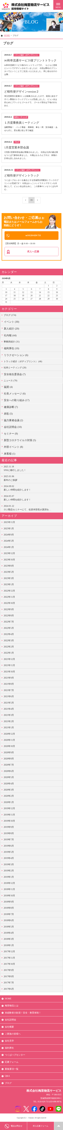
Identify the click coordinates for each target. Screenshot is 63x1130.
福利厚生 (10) (11, 348)
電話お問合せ (16, 1126)
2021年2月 (9, 721)
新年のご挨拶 (10, 478)
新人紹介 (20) (11, 328)
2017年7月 (9, 982)
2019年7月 (9, 839)
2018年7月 (9, 914)
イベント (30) (11, 321)
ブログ (8, 1083)
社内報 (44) (10, 335)
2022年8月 (9, 615)
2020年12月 (9, 734)
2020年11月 (9, 740)
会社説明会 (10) (13, 426)
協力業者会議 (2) (13, 420)
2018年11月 (9, 889)
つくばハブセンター (15, 1055)
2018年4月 (9, 933)
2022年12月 (9, 591)
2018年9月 (9, 902)
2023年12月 (9, 553)
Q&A (7, 1076)
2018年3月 (9, 939)
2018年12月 (9, 883)
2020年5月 (9, 777)
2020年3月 (9, 790)
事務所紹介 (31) (12, 341)
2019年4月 (9, 858)
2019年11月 (9, 815)
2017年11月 (9, 958)
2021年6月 (9, 696)
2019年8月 (9, 833)
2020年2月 (9, 796)
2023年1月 (9, 584)
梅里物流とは (11, 1005)
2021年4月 (9, 709)
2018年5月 (9, 926)
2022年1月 (9, 653)
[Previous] (25, 200)
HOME (7, 35)
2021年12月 (9, 659)
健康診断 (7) (11, 407)
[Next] (38, 200)
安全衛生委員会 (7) (15, 374)
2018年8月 (9, 908)
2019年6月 (9, 846)
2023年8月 (9, 566)
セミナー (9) (11, 433)
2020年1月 (9, 802)
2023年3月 (9, 578)
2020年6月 (9, 771)
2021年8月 (9, 684)
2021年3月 (9, 715)
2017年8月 (9, 976)
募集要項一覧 (11, 1069)
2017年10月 (9, 964)
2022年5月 (9, 628)
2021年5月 (9, 703)
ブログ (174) (10, 315)
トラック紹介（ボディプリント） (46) (23, 361)
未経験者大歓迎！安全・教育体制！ (23, 1013)
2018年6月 (9, 920)
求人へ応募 (33, 251)
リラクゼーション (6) (16, 355)
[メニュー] (58, 5)
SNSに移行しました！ (15, 468)
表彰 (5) (8, 413)
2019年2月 (9, 870)
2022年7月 (9, 622)
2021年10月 (9, 671)
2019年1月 (9, 877)
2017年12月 (9, 951)
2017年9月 (9, 970)
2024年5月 (9, 541)
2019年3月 (9, 864)
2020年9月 (9, 752)
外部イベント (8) (13, 446)
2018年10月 (9, 895)
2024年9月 (9, 534)
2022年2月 (9, 646)
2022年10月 (9, 603)
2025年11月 (9, 522)
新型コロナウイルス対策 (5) (20, 440)
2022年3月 (9, 640)
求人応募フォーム (40, 1126)
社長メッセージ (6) (15, 393)
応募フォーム (11, 1062)
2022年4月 (9, 634)
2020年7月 (9, 765)
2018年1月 (9, 945)
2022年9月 (9, 609)
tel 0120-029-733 (33, 235)
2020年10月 (9, 746)
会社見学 (9, 1041)
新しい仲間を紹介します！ (17, 488)
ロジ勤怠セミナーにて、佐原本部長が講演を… (27, 508)
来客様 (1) (9, 453)
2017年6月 (9, 989)
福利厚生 (9, 1048)
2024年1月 (9, 547)
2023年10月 (9, 559)
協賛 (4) (8, 386)
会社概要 (9, 1027)
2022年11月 (9, 597)
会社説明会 (10, 1020)
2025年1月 (9, 528)
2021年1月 (9, 727)
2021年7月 (9, 690)
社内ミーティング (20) (15, 367)
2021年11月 (9, 665)
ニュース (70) (10, 380)
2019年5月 (9, 852)
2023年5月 (9, 572)
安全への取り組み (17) (16, 400)
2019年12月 (9, 808)
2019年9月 (9, 827)
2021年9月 (9, 678)
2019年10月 (9, 821)
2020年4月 (9, 783)
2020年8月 (9, 758)
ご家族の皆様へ (13, 1034)
